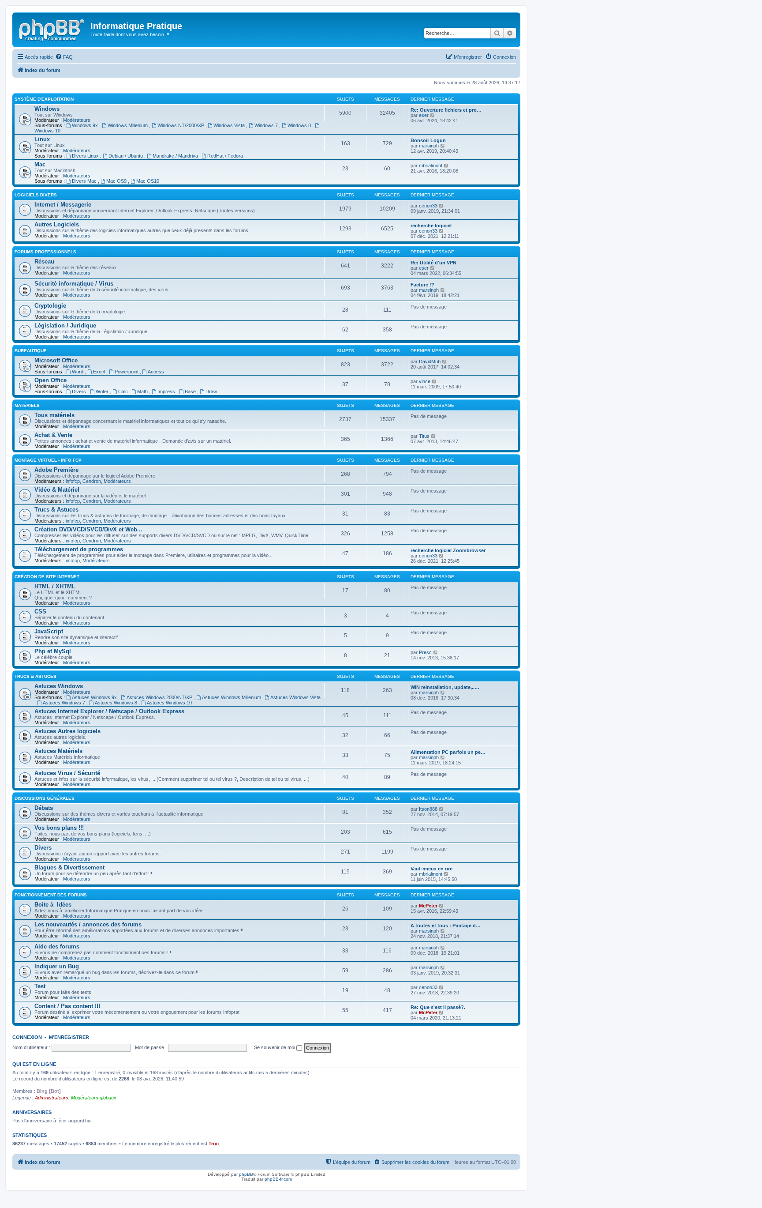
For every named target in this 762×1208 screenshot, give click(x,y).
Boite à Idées (52, 904)
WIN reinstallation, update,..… (445, 687)
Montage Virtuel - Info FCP (48, 460)
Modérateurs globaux (93, 1097)
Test (39, 986)
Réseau (44, 261)
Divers (79, 391)
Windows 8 (300, 125)
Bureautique (31, 350)
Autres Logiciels (56, 224)
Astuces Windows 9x (95, 697)
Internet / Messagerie (62, 204)
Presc (425, 652)
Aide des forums (56, 946)
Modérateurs (76, 120)
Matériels (27, 405)
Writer (103, 391)
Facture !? (422, 284)
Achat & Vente (53, 435)
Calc (123, 391)
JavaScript (48, 631)
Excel (99, 371)
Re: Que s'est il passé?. (438, 1007)
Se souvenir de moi (275, 1047)
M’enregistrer (69, 1037)
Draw (211, 391)
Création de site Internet (47, 576)
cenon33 (428, 205)
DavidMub (430, 361)
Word (78, 371)
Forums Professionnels (45, 251)
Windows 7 (266, 125)
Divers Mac (85, 181)
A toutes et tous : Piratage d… (446, 925)
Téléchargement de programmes (78, 549)
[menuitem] (64, 57)
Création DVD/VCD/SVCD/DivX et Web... (88, 529)
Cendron (91, 481)
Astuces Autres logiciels (67, 731)
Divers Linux (86, 155)
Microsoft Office (56, 360)
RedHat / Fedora (225, 155)
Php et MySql (52, 651)
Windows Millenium (128, 125)
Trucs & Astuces (56, 509)
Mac (39, 164)
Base (191, 391)
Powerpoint (127, 371)
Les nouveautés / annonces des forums (88, 924)
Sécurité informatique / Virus (73, 283)
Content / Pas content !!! (67, 1006)
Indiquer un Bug (56, 966)
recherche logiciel (431, 225)
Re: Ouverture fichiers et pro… (446, 110)
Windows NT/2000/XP (181, 125)
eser (424, 115)
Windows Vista (229, 125)
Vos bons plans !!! (59, 827)
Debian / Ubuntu (126, 155)
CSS (40, 611)
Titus (424, 436)
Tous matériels (54, 415)
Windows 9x (85, 125)
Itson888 (428, 809)
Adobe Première (56, 470)
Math (143, 391)
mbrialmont (430, 165)
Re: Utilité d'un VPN (433, 262)
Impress (166, 391)
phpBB (246, 1174)
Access (156, 371)
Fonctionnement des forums (51, 894)
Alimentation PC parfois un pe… (448, 752)
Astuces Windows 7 (64, 702)
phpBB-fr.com (278, 1179)
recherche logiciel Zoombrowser (448, 550)
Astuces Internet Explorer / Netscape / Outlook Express (109, 711)
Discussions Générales (45, 798)
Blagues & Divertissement (69, 867)
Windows (47, 108)
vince (424, 381)
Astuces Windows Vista (295, 697)
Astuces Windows (58, 686)
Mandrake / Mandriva (176, 155)
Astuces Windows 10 (169, 702)
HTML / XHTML (54, 586)
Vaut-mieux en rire (431, 868)
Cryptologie (50, 305)
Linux (42, 139)
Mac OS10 (147, 181)
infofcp (73, 481)
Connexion (27, 1037)
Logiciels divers (36, 194)
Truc (214, 1143)
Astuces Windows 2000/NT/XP (160, 697)
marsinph (429, 145)
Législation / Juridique (65, 325)
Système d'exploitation (44, 99)
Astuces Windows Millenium (232, 697)
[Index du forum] (52, 29)
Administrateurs (51, 1097)
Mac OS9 (117, 181)
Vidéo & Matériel (56, 489)
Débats (43, 808)
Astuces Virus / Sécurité (67, 773)
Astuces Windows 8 (116, 702)
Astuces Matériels (58, 751)
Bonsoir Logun (428, 140)
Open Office (50, 380)
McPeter (428, 905)
